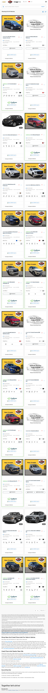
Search (42, 6)
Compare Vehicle (9, 58)
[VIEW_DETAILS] (35, 23)
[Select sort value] (45, 12)
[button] (22, 23)
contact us (27, 667)
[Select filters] (43, 12)
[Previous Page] (35, 611)
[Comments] (19, 96)
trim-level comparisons (8, 648)
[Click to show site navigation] (46, 2)
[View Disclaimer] (14, 95)
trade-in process (17, 665)
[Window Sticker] (21, 96)
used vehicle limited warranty (36, 657)
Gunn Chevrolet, (8, 641)
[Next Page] (38, 611)
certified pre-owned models (29, 654)
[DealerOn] (5, 688)
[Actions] (21, 37)
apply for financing (41, 665)
